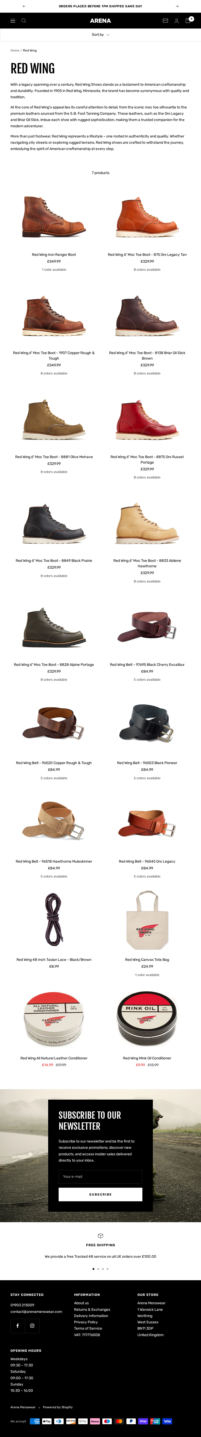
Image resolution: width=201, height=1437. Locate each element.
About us (81, 1303)
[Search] (23, 20)
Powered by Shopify (58, 1407)
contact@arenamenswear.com (36, 1311)
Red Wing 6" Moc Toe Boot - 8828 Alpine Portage (54, 664)
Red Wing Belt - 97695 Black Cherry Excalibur (147, 664)
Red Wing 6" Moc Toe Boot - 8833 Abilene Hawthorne (147, 563)
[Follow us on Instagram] (32, 1326)
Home (14, 50)
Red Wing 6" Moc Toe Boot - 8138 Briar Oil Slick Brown (147, 356)
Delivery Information (91, 1316)
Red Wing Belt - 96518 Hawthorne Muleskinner (54, 861)
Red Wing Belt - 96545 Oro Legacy (147, 861)
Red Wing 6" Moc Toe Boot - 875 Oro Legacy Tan (147, 254)
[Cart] (188, 20)
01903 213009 (22, 1305)
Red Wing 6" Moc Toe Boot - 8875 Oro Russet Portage (147, 460)
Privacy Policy (86, 1322)
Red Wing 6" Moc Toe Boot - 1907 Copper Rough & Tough (54, 356)
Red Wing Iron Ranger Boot (54, 254)
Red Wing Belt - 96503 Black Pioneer (147, 763)
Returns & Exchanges (92, 1309)
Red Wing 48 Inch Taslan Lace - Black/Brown (53, 959)
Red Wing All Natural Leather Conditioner (53, 1058)
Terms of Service (88, 1328)
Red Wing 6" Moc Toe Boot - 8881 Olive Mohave (54, 457)
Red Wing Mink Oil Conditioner (147, 1058)
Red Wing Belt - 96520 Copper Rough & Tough (54, 763)
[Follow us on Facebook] (17, 1326)
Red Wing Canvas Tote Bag (147, 959)
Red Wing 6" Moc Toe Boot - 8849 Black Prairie (54, 560)
